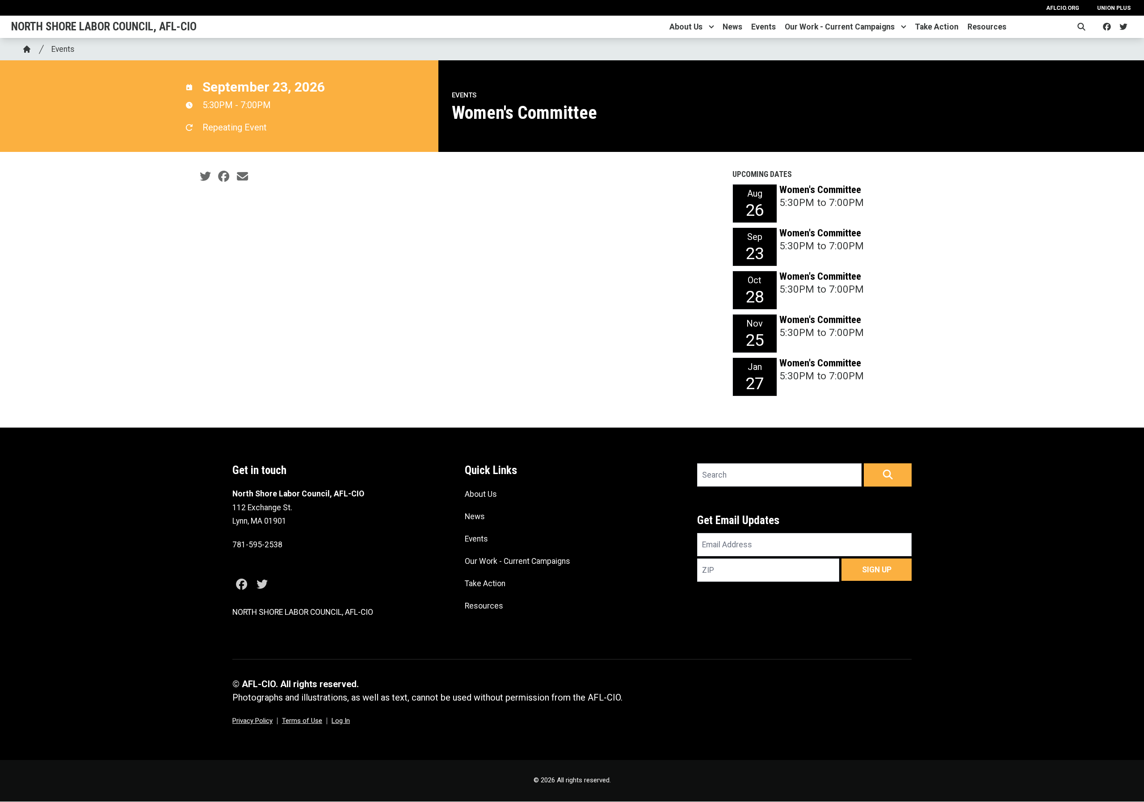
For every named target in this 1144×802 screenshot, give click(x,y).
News (732, 26)
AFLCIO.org (1062, 7)
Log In (341, 721)
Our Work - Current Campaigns (840, 26)
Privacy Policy (252, 721)
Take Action (937, 26)
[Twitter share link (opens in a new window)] (205, 176)
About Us (685, 26)
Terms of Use (302, 721)
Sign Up (877, 569)
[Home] (26, 49)
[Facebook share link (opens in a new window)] (224, 176)
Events (763, 26)
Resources (986, 26)
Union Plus (1114, 7)
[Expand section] (711, 26)
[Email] (242, 176)
